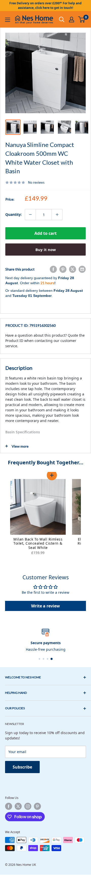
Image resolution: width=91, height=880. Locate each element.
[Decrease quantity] (30, 214)
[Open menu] (7, 20)
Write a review (45, 606)
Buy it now (45, 249)
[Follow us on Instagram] (27, 806)
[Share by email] (82, 269)
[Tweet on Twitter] (72, 269)
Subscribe (22, 767)
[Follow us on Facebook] (8, 806)
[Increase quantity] (57, 214)
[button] (52, 475)
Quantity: (13, 214)
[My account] (71, 19)
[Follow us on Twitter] (18, 806)
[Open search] (61, 19)
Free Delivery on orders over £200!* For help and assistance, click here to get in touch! (45, 5)
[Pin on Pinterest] (62, 269)
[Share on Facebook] (53, 269)
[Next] (86, 517)
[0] (82, 19)
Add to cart (45, 233)
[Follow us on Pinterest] (37, 806)
